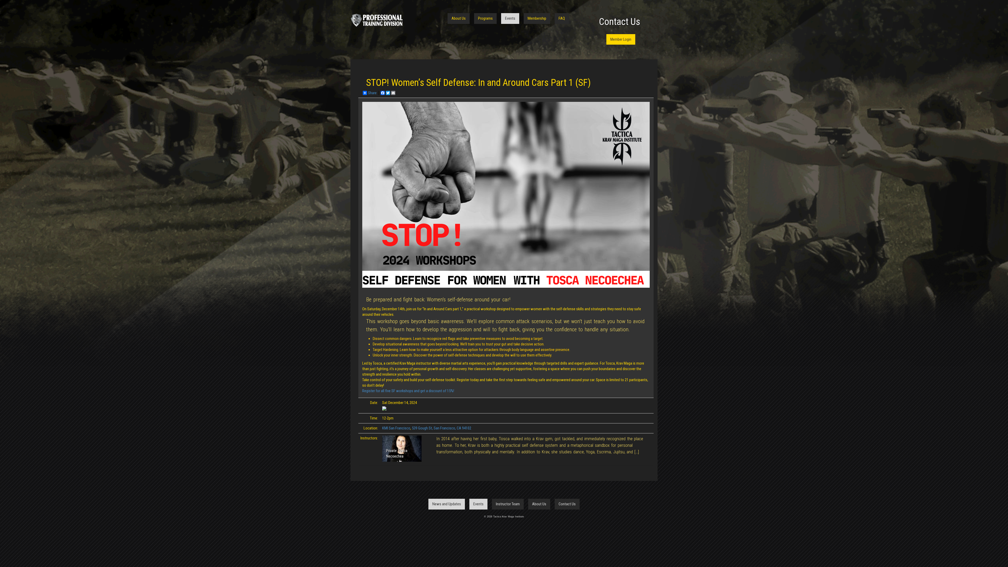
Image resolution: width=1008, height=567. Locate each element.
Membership (537, 18)
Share (372, 93)
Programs (485, 18)
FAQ (562, 18)
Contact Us (619, 21)
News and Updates (446, 504)
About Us (459, 18)
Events (510, 18)
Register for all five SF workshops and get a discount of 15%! (408, 390)
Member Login (620, 39)
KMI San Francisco (396, 428)
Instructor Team (508, 504)
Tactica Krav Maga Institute (376, 20)
